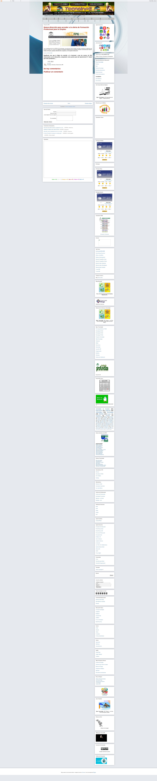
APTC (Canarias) (99, 451)
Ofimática (97, 355)
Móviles (101, 414)
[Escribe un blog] (49, 61)
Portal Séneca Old (99, 530)
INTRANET (97, 20)
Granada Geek (98, 615)
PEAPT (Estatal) (99, 444)
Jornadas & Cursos (102, 409)
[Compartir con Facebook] (51, 61)
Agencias (97, 670)
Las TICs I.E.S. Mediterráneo (101, 544)
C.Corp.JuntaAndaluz (100, 635)
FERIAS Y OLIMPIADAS (53, 20)
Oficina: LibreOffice (99, 255)
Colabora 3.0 (98, 536)
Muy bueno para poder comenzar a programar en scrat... (54, 127)
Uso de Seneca (99, 538)
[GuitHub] (108, 37)
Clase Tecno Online (99, 462)
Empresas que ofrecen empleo (102, 664)
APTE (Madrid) (99, 446)
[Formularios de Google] (104, 31)
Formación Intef (99, 534)
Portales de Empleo (99, 662)
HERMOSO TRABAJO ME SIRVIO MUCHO (51, 129)
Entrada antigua (88, 103)
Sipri (97, 66)
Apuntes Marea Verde (100, 546)
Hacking (97, 477)
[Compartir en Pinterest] (52, 61)
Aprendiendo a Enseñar (100, 601)
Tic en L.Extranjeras (99, 619)
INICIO (44, 18)
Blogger (94, 772)
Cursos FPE (98, 684)
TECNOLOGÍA (75, 18)
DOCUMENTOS (91, 20)
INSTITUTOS (45, 20)
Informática (99, 412)
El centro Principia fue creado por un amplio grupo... (53, 133)
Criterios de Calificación (100, 357)
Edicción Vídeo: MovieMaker (101, 265)
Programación (98, 351)
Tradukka (97, 656)
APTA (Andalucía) (99, 445)
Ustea (97, 510)
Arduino (112, 427)
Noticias (97, 64)
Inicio (69, 103)
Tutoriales (107, 415)
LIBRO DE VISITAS (62, 20)
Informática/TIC (105, 426)
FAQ (86, 20)
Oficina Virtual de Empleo (101, 678)
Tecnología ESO (107, 429)
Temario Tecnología (99, 68)
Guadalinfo (98, 611)
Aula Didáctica (98, 78)
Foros (97, 559)
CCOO (97, 512)
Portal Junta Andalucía (100, 74)
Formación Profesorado (100, 532)
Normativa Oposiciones (100, 70)
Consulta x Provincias (104, 234)
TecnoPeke (104, 695)
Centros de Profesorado (100, 494)
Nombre (97, 584)
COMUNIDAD (81, 18)
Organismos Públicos (100, 668)
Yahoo (97, 631)
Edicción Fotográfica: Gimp (101, 259)
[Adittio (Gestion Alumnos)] (104, 27)
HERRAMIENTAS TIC (96, 18)
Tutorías (99, 418)
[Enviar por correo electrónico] (48, 61)
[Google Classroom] (101, 31)
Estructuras (98, 345)
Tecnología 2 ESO (99, 419)
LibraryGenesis (99, 646)
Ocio (111, 426)
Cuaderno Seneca (99, 540)
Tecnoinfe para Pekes (100, 561)
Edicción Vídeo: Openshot (101, 263)
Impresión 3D (98, 349)
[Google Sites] (101, 34)
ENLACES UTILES (50, 18)
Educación (99, 410)
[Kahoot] (104, 34)
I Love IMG (98, 271)
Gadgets (111, 417)
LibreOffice (105, 417)
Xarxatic (97, 603)
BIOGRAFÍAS (75, 20)
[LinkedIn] (109, 46)
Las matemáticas (99, 488)
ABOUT (56, 18)
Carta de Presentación (100, 681)
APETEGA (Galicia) (99, 450)
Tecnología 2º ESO (99, 330)
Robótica (97, 353)
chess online (100, 277)
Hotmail (97, 629)
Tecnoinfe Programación (100, 563)
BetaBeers (98, 613)
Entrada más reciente (48, 103)
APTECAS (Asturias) (100, 454)
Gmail (97, 627)
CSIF (97, 508)
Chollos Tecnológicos (109, 419)
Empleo (109, 414)
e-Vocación (98, 542)
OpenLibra (98, 642)
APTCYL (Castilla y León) (101, 449)
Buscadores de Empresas (101, 672)
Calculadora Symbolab (100, 486)
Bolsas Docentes (99, 72)
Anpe (97, 506)
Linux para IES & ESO (100, 251)
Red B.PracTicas (99, 621)
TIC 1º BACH (98, 475)
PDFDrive (98, 644)
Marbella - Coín (99, 500)
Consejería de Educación (101, 526)
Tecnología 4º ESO (99, 334)
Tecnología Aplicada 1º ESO (101, 328)
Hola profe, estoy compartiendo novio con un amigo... (53, 131)
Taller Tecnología (99, 427)
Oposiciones (104, 420)
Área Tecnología (99, 460)
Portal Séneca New (99, 528)
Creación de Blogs (108, 421)
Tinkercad (98, 341)
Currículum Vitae (99, 680)
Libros (98, 420)
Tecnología (110, 412)
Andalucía (101, 421)
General (110, 418)
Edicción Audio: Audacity (100, 267)
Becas (106, 416)
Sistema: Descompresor (100, 257)
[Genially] (108, 34)
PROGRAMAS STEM (104, 18)
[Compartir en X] (50, 61)
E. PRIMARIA (61, 18)
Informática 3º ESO (99, 473)
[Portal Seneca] (101, 27)
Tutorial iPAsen (99, 520)
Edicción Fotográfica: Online (101, 261)
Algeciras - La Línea (100, 498)
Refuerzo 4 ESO (99, 484)
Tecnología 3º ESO (99, 332)
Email (97, 583)
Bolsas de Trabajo (99, 666)
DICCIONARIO (69, 20)
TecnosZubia (98, 80)
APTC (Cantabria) (99, 452)
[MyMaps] (104, 37)
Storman (83, 772)
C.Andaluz (98, 633)
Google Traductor (99, 654)
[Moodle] (108, 27)
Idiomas (99, 417)
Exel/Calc (104, 418)
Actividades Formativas (100, 496)
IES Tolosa (111, 416)
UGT (97, 514)
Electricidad (98, 347)
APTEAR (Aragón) (99, 447)
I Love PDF (98, 269)
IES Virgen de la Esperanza (104, 428)
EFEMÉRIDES (81, 20)
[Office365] (101, 37)
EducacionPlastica (99, 464)
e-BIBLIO (97, 617)
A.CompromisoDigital (100, 609)
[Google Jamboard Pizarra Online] (108, 31)
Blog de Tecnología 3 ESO (101, 465)
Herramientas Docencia (100, 253)
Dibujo (97, 342)
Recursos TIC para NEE (100, 466)
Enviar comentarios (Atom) (70, 106)
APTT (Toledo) (98, 448)
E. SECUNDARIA (68, 18)
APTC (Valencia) (99, 453)
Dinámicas (99, 426)
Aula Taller (98, 463)
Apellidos (98, 585)
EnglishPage (98, 652)
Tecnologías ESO (106, 427)
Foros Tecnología (99, 62)
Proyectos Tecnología (100, 336)
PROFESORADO (88, 18)
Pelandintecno (98, 461)
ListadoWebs (98, 682)
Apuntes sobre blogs (100, 599)
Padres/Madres (98, 429)
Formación (98, 415)
